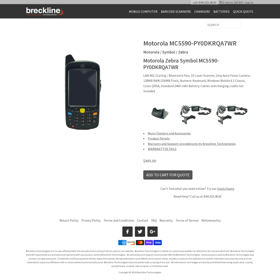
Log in (249, 2)
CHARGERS (202, 11)
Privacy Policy (91, 220)
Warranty (166, 220)
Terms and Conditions (119, 220)
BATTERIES (221, 11)
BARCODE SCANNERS (176, 11)
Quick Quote (225, 189)
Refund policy (211, 220)
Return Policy (69, 220)
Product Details (159, 138)
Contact (142, 220)
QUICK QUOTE (243, 11)
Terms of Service (187, 220)
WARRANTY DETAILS (162, 149)
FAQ (154, 220)
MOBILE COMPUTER (143, 11)
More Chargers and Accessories (169, 133)
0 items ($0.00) (232, 2)
